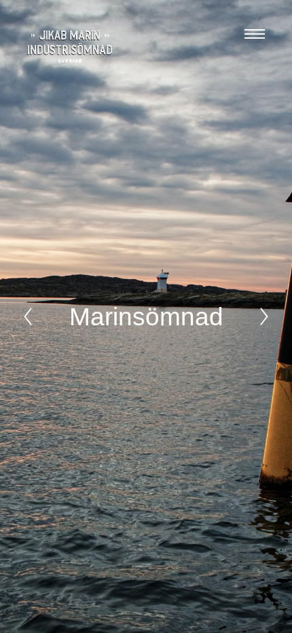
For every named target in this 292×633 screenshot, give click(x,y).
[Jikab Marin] (69, 47)
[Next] (264, 316)
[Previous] (27, 316)
